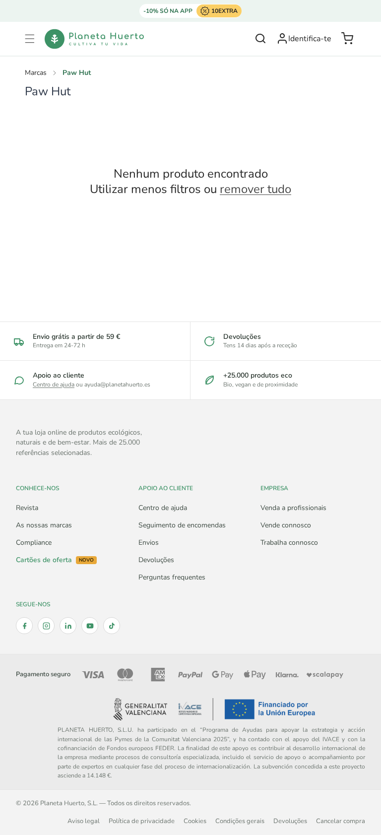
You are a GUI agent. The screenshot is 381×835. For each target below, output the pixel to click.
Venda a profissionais (293, 508)
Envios (148, 542)
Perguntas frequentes (171, 577)
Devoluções (156, 560)
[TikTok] (111, 625)
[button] (30, 39)
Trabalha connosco (289, 542)
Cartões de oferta (55, 560)
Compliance (34, 542)
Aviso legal (83, 821)
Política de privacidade (142, 821)
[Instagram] (46, 625)
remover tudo (255, 189)
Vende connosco (285, 525)
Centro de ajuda (53, 384)
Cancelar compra (340, 821)
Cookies (195, 821)
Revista (27, 508)
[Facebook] (24, 625)
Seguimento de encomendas (182, 525)
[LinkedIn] (68, 625)
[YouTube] (89, 625)
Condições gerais (239, 821)
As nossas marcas (44, 525)
